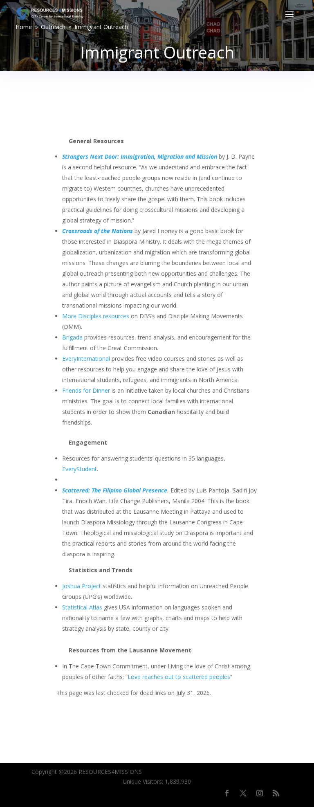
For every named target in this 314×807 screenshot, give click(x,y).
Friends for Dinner (86, 390)
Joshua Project (81, 586)
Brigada (73, 337)
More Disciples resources (95, 316)
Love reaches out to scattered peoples (179, 677)
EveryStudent (79, 469)
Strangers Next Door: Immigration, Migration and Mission (139, 156)
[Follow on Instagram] (259, 793)
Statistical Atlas (83, 607)
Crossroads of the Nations (97, 231)
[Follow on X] (243, 793)
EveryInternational (86, 358)
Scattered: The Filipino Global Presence (114, 490)
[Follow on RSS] (276, 793)
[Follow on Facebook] (226, 793)
